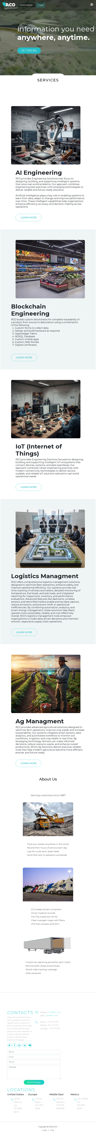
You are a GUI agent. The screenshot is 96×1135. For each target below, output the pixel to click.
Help (52, 1130)
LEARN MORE (28, 217)
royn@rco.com (54, 1012)
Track (40, 5)
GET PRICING (29, 50)
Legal (44, 1130)
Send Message (34, 1082)
